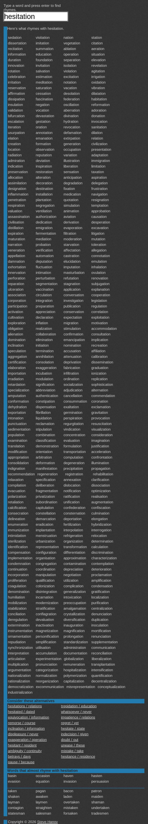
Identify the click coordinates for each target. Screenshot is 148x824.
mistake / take (72, 751)
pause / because (21, 762)
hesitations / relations (25, 706)
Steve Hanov (47, 822)
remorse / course (21, 723)
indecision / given (74, 734)
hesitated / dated (21, 712)
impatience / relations (78, 717)
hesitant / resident (22, 745)
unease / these (73, 745)
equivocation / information (28, 717)
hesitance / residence (78, 756)
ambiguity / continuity (25, 751)
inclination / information (26, 728)
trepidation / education (79, 706)
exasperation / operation (27, 740)
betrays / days (19, 756)
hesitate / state (73, 728)
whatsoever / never (76, 712)
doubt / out (69, 740)
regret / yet (70, 723)
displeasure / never (23, 734)
